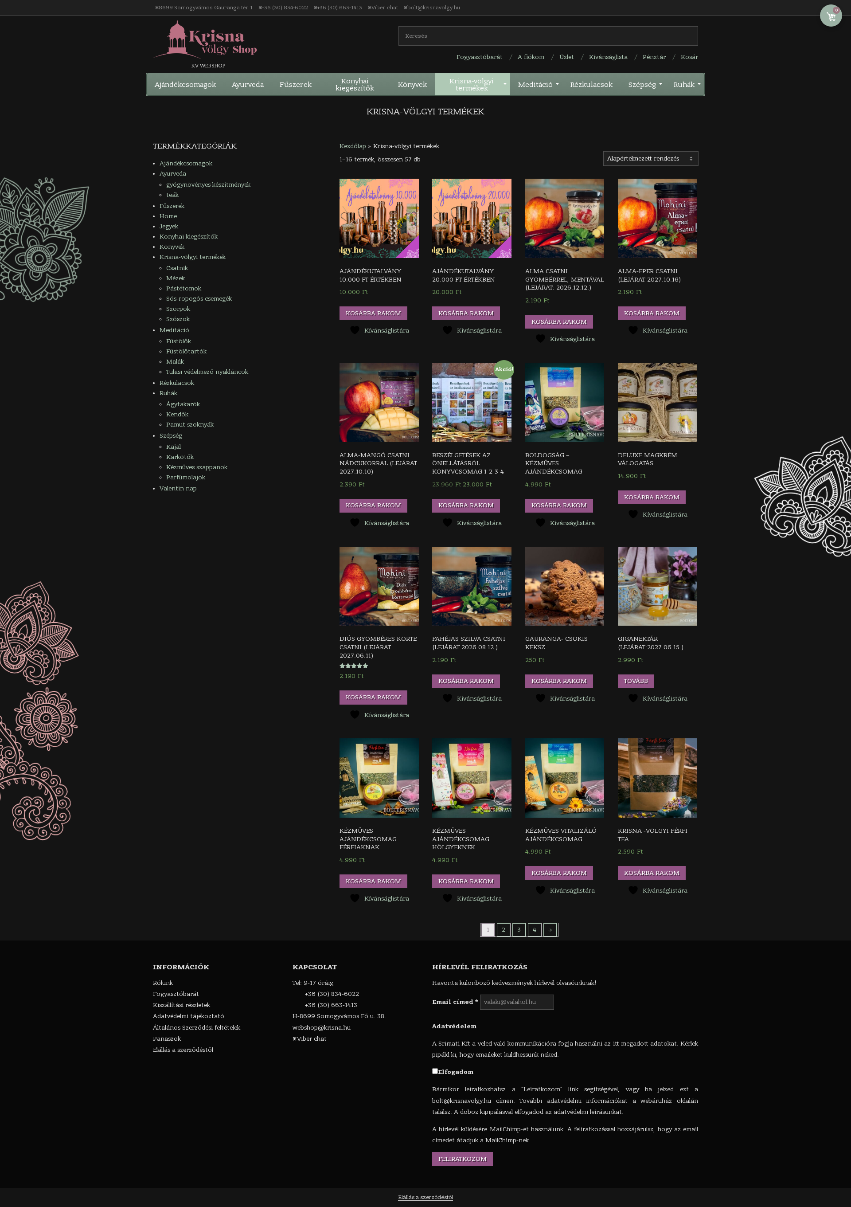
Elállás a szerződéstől (425, 1197)
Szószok (178, 319)
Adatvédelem (454, 1026)
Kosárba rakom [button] (373, 313)
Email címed (455, 1002)
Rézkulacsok (177, 383)
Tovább (636, 681)
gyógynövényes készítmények (208, 184)
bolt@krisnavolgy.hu (433, 7)
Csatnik (177, 268)
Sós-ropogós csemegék (199, 298)
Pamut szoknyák (190, 424)
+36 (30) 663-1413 (339, 7)
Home (168, 216)
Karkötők (180, 457)
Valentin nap (178, 488)
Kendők (177, 414)
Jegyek (169, 226)
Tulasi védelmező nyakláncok (207, 372)
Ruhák (168, 393)
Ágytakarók (183, 404)
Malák (175, 361)
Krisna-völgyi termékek (193, 257)
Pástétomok (183, 288)
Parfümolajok (185, 477)
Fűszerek (172, 206)
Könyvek (172, 247)
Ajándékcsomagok (186, 163)
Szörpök (178, 309)
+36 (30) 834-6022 (285, 7)
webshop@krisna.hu (322, 1027)
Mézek (175, 278)
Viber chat (384, 7)
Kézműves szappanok (196, 467)
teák (172, 195)
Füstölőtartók (186, 351)
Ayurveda (173, 173)
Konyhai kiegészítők (189, 236)
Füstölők (178, 341)
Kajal (173, 447)
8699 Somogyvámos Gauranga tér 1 (206, 7)
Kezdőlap (353, 146)
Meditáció (174, 330)
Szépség (171, 435)
